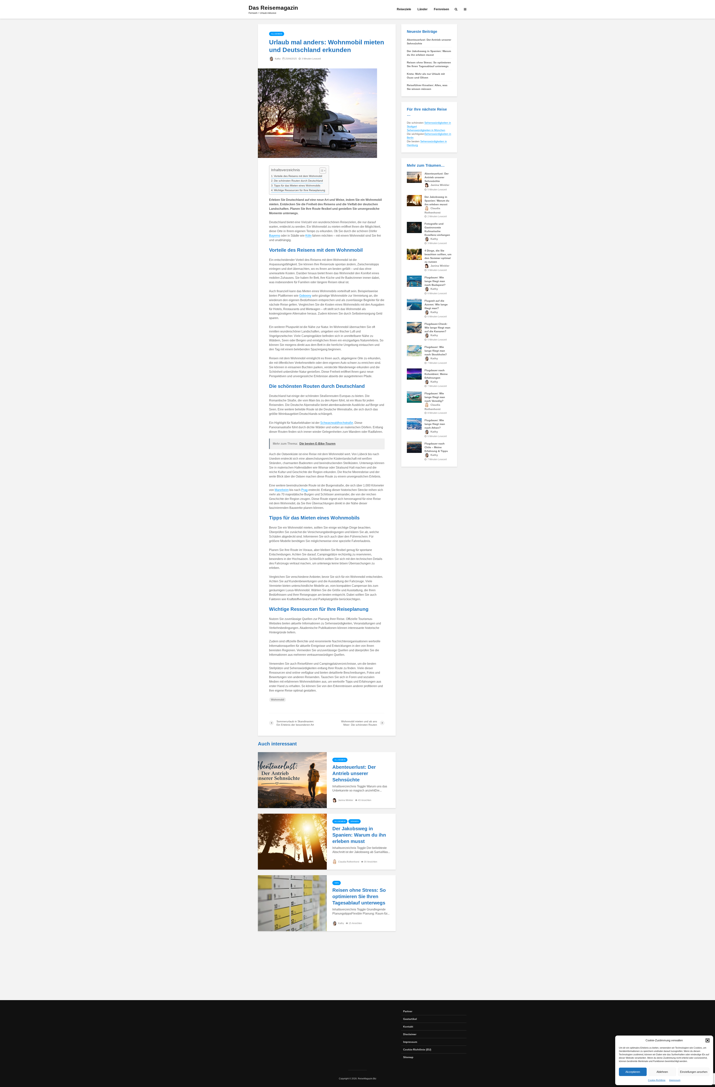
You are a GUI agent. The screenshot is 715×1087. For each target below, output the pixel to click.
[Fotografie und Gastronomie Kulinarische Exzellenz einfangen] (414, 227)
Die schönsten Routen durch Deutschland (298, 180)
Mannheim (282, 489)
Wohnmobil (277, 699)
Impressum (674, 1080)
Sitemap (408, 1057)
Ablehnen (662, 1071)
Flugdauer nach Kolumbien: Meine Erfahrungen (436, 374)
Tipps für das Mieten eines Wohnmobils (297, 185)
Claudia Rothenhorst (348, 861)
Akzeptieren (632, 1071)
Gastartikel (410, 1018)
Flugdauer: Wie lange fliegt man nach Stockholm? (436, 350)
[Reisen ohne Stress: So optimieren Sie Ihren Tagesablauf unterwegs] (292, 902)
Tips (336, 883)
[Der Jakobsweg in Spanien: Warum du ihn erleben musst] (292, 841)
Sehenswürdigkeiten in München (426, 130)
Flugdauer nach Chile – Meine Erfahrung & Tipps (436, 447)
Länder (422, 9)
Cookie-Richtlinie (656, 1080)
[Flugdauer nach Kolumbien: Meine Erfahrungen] (414, 373)
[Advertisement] (357, 968)
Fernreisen (441, 9)
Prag (304, 489)
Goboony (305, 295)
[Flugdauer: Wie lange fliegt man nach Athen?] (414, 423)
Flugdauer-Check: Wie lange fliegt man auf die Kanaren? (437, 327)
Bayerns (274, 235)
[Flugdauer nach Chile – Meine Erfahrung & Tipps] (414, 446)
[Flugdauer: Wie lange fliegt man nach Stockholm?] (414, 350)
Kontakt (408, 1026)
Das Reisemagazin (273, 8)
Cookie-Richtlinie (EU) (417, 1049)
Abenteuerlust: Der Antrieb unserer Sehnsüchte (354, 773)
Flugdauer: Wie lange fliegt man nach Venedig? (435, 397)
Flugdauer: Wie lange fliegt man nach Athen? (435, 424)
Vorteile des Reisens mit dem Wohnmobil (298, 176)
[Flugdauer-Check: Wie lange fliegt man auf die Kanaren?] (414, 327)
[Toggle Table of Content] (321, 170)
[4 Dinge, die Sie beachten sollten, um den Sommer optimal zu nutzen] (414, 254)
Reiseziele (404, 9)
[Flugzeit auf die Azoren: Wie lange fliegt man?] (414, 304)
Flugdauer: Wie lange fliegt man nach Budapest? (435, 281)
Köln (308, 235)
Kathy (277, 58)
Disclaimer (409, 1034)
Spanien (354, 821)
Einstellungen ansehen (693, 1071)
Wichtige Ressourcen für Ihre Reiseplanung (299, 190)
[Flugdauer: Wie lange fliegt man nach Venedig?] (414, 396)
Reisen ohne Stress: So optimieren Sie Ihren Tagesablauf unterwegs (359, 896)
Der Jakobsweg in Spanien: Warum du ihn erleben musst (359, 835)
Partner (407, 1011)
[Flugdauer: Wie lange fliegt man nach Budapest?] (414, 280)
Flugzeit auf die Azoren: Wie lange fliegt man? (436, 304)
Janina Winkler (345, 800)
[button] (707, 1040)
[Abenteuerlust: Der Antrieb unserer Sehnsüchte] (292, 779)
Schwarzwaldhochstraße (336, 422)
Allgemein (276, 34)
